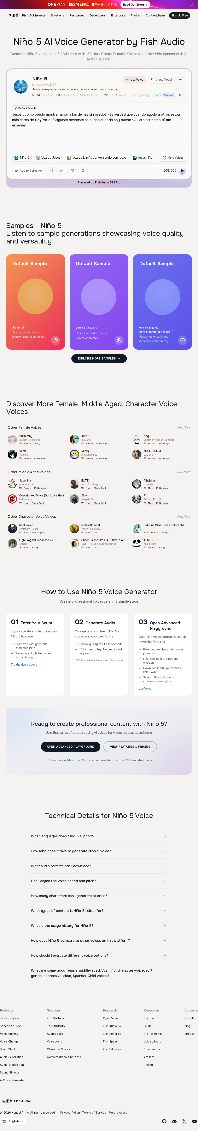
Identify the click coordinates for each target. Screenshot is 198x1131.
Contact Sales (156, 15)
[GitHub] (164, 1121)
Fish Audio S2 (112, 1026)
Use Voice (137, 79)
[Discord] (174, 1121)
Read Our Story (133, 4)
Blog (187, 1026)
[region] (83, 158)
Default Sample (27, 108)
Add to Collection (31, 170)
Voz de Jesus (85, 328)
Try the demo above (24, 664)
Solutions (57, 15)
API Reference (153, 1034)
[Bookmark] (82, 170)
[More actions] (180, 79)
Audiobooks (55, 1034)
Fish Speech (111, 1041)
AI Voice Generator (12, 1080)
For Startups (55, 1018)
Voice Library (152, 1041)
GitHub (189, 1018)
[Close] (192, 4)
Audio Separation (11, 1057)
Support (189, 1034)
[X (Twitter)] (184, 1121)
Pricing (135, 15)
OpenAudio (110, 1018)
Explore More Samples (97, 358)
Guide (148, 1026)
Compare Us (152, 1049)
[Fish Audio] (14, 15)
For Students (56, 1026)
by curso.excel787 (44, 84)
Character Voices (58, 1049)
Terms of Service (94, 1112)
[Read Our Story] (99, 4)
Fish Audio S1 (112, 1034)
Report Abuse (118, 1112)
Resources (76, 15)
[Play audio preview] (55, 340)
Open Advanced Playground (70, 746)
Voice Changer (10, 1041)
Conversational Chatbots (64, 1057)
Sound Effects (10, 1072)
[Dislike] (72, 170)
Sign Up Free (180, 15)
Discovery (150, 1018)
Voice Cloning (9, 1034)
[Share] (51, 170)
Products (39, 15)
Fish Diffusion (112, 1049)
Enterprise (118, 15)
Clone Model (164, 79)
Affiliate (149, 1057)
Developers (98, 15)
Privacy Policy (70, 1112)
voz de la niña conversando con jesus (154, 330)
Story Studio (8, 1049)
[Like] (61, 170)
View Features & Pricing (130, 746)
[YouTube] (194, 1121)
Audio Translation (12, 1064)
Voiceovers (54, 1041)
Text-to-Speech (10, 1018)
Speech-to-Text (10, 1026)
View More (183, 427)
